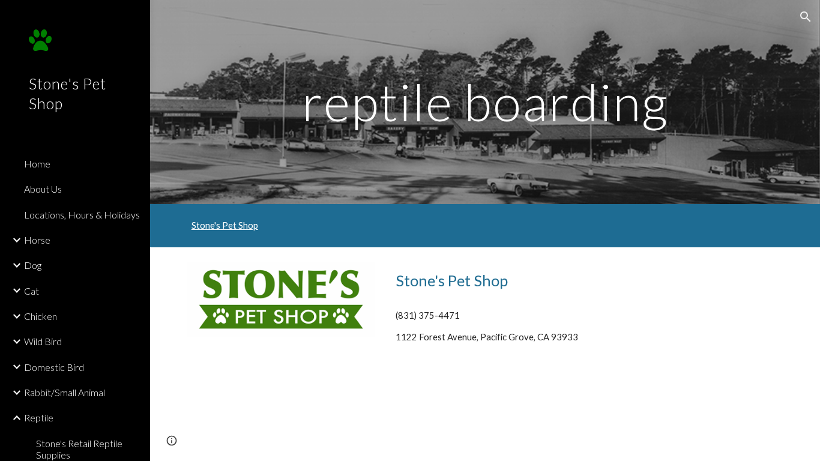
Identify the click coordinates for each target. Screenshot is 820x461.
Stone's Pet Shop (224, 225)
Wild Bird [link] (43, 341)
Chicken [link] (40, 316)
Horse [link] (37, 240)
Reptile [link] (38, 417)
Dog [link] (32, 265)
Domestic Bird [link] (54, 367)
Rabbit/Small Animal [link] (64, 392)
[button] (805, 16)
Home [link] (37, 163)
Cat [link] (31, 291)
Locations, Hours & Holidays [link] (82, 214)
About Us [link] (43, 188)
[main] (485, 101)
